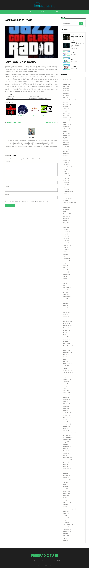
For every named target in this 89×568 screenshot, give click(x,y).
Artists (64, 108)
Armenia (65, 106)
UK (63, 520)
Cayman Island (67, 167)
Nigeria (64, 383)
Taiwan (64, 484)
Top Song (65, 504)
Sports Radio (66, 468)
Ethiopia (65, 222)
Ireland (64, 281)
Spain (64, 462)
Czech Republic (67, 191)
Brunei (64, 151)
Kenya (64, 299)
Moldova (65, 350)
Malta (64, 334)
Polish (64, 410)
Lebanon (65, 312)
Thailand (65, 493)
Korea (64, 301)
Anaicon (65, 93)
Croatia (65, 184)
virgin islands (66, 538)
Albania (65, 88)
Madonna (65, 328)
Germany (65, 236)
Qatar (64, 419)
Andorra (65, 95)
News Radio (66, 379)
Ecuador (65, 207)
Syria (64, 482)
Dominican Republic (68, 202)
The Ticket (73, 66)
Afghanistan (66, 79)
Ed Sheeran (66, 209)
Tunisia (64, 511)
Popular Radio (66, 413)
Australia (65, 113)
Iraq (64, 278)
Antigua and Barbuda (68, 100)
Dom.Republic (66, 198)
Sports (64, 464)
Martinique (65, 339)
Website (7, 194)
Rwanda (65, 430)
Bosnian (65, 146)
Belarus (65, 131)
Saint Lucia (65, 435)
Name (7, 179)
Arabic (64, 102)
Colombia (65, 176)
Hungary (65, 263)
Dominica (65, 200)
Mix (64, 348)
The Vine (73, 52)
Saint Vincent (66, 437)
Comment (8, 161)
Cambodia (65, 158)
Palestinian (65, 395)
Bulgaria (65, 153)
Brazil (64, 149)
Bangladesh (66, 126)
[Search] (81, 23)
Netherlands (66, 370)
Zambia (65, 540)
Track (64, 506)
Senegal (65, 442)
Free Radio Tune (44, 555)
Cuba (64, 187)
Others (64, 390)
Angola (64, 97)
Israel (64, 283)
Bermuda (65, 135)
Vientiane (65, 533)
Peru (64, 401)
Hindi (64, 256)
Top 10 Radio (66, 502)
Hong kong (66, 261)
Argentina (65, 104)
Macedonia (65, 323)
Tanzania (65, 491)
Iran (64, 276)
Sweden (65, 477)
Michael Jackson (67, 345)
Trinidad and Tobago (68, 509)
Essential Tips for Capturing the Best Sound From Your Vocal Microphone (77, 44)
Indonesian (66, 274)
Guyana (65, 249)
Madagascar (66, 325)
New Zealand (66, 372)
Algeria (64, 91)
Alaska (64, 86)
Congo (64, 180)
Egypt (64, 211)
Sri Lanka (65, 471)
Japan (64, 292)
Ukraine (65, 522)
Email (7, 186)
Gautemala (65, 231)
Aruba (64, 111)
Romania (65, 426)
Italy (64, 285)
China (64, 171)
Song (64, 455)
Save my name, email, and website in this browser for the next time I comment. (27, 201)
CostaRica (65, 182)
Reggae (65, 421)
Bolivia (64, 142)
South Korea (66, 459)
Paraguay (65, 399)
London (65, 319)
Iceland (64, 265)
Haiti (64, 252)
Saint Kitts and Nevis (68, 433)
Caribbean (65, 164)
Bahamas (65, 120)
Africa (64, 82)
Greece (64, 240)
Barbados (65, 129)
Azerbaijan (65, 117)
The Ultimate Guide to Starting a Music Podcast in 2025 (77, 36)
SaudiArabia (66, 439)
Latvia (64, 307)
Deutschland (66, 196)
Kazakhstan (66, 296)
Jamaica (65, 290)
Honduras (65, 258)
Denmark (65, 193)
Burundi (65, 155)
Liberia (64, 314)
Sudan (64, 473)
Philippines (65, 404)
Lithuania (65, 316)
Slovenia (65, 451)
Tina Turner (66, 495)
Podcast (65, 406)
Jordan (64, 294)
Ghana (64, 238)
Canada (65, 162)
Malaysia (65, 330)
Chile (64, 169)
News (64, 375)
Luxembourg (66, 321)
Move (64, 357)
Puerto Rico (66, 417)
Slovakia (65, 448)
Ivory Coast (66, 287)
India (64, 267)
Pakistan (65, 392)
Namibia (65, 366)
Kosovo (65, 303)
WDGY (72, 59)
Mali (64, 332)
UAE (64, 515)
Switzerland (66, 480)
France (64, 227)
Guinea (64, 247)
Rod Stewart (66, 424)
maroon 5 (65, 337)
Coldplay (65, 173)
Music (64, 359)
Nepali (64, 368)
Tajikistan (65, 486)
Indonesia (65, 272)
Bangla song (66, 124)
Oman (64, 388)
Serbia (64, 444)
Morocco (65, 354)
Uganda (65, 518)
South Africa (66, 457)
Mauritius (65, 341)
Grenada (65, 243)
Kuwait (64, 305)
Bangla (64, 122)
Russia (64, 428)
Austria (64, 115)
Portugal (65, 415)
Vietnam (65, 535)
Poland (64, 408)
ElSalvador (65, 214)
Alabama (65, 84)
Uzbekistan (66, 529)
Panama (65, 397)
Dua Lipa (65, 205)
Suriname (65, 475)
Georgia (65, 234)
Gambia (65, 229)
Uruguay (65, 527)
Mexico (64, 343)
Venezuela (65, 531)
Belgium (65, 133)
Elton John (65, 216)
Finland (65, 225)
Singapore (65, 446)
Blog (64, 138)
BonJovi (65, 144)
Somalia (65, 453)
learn (64, 310)
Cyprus (65, 189)
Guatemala (65, 245)
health (64, 254)
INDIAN (64, 269)
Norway (65, 386)
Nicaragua (65, 381)
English (65, 218)
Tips (64, 497)
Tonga (64, 500)
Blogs (64, 140)
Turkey (64, 513)
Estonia (65, 220)
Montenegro (66, 352)
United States (66, 524)
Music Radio (66, 363)
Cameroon (65, 160)
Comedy (65, 178)
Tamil (64, 489)
